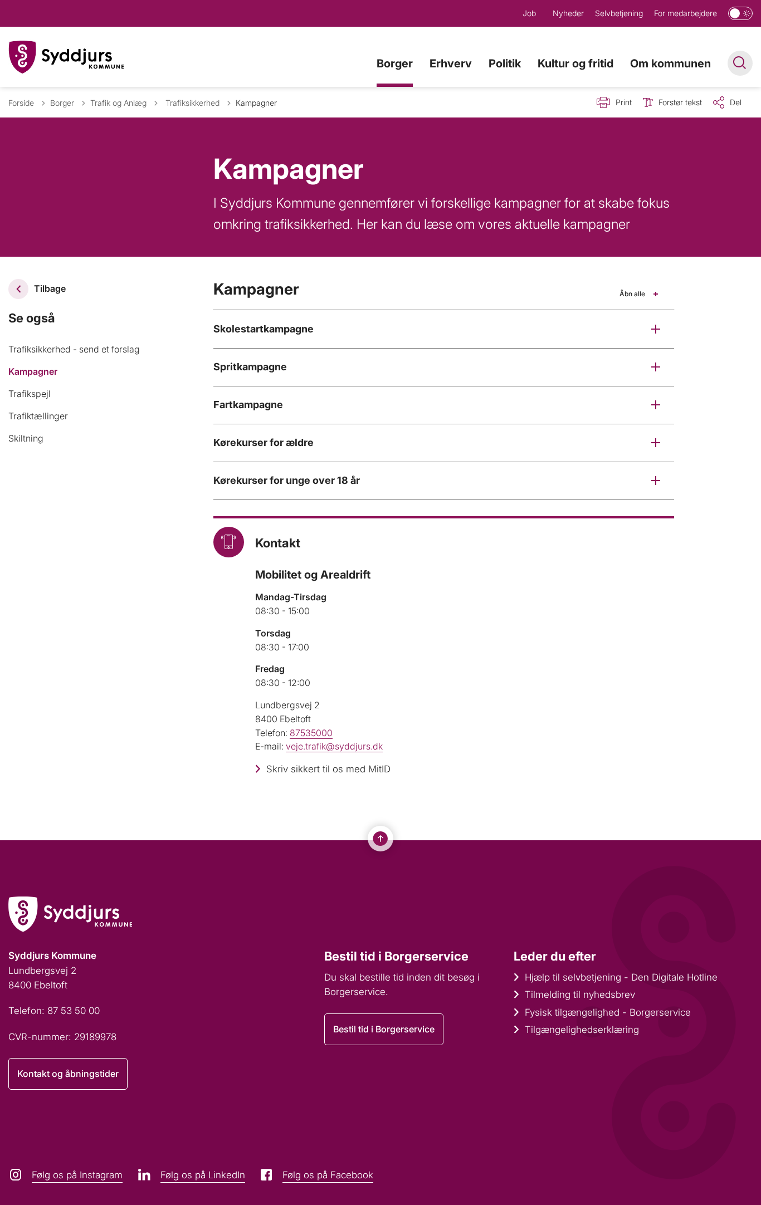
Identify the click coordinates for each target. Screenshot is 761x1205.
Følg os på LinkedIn (202, 1174)
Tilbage (50, 288)
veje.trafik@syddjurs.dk (334, 746)
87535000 (311, 732)
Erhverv (451, 63)
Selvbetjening (619, 13)
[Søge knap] (740, 63)
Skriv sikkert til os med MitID (328, 769)
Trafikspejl (29, 393)
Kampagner (32, 371)
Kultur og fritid (575, 63)
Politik (505, 63)
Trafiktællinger (38, 416)
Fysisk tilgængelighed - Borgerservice (608, 1012)
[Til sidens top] (380, 838)
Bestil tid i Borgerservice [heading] (396, 956)
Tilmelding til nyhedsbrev (580, 994)
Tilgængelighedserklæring (582, 1029)
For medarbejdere (685, 13)
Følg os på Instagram (77, 1174)
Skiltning (25, 438)
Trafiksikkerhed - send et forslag (74, 349)
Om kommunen (670, 63)
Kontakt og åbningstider (68, 1073)
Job (529, 13)
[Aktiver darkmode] (740, 13)
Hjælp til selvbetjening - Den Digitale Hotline (621, 977)
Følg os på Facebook (327, 1174)
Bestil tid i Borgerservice (384, 1029)
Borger (395, 63)
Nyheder (568, 13)
